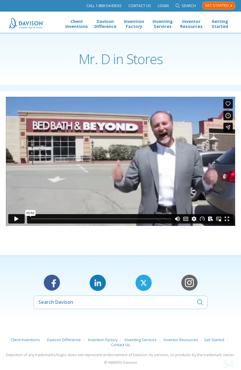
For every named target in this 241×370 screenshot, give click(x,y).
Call (104, 5)
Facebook (52, 283)
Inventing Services (163, 24)
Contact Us (139, 5)
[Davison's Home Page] (27, 23)
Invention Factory (134, 24)
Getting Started (220, 24)
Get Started (217, 5)
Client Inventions (76, 24)
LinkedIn (98, 283)
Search (189, 5)
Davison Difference (105, 24)
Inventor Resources (191, 24)
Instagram (189, 283)
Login (163, 5)
